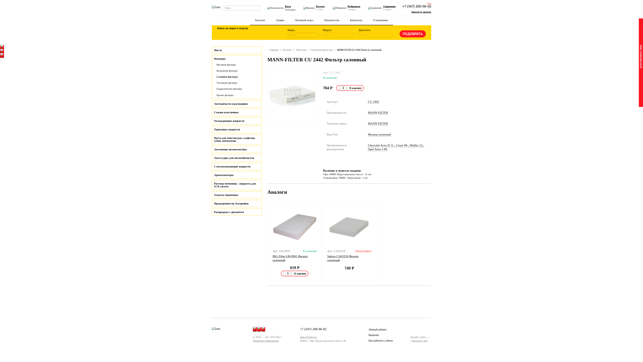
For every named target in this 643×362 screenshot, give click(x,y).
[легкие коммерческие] (232, 33)
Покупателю (331, 20)
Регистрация (290, 9)
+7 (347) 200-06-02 (416, 6)
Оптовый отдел (304, 20)
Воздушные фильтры (227, 71)
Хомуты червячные (226, 195)
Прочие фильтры (225, 95)
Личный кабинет (378, 329)
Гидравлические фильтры (229, 89)
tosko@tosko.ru (308, 337)
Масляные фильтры (226, 65)
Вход (288, 6)
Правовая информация (266, 340)
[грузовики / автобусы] (243, 33)
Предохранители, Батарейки (231, 203)
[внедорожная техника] (265, 33)
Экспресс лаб (419, 340)
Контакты (356, 20)
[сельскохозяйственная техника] (254, 33)
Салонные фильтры (227, 77)
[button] (265, 242)
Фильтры (301, 50)
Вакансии (374, 335)
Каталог (260, 20)
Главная (273, 50)
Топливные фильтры (227, 83)
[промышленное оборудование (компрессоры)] (276, 33)
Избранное (354, 6)
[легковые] (221, 33)
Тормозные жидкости (227, 129)
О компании (380, 20)
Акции (280, 20)
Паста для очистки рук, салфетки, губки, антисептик (234, 139)
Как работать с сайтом (381, 340)
